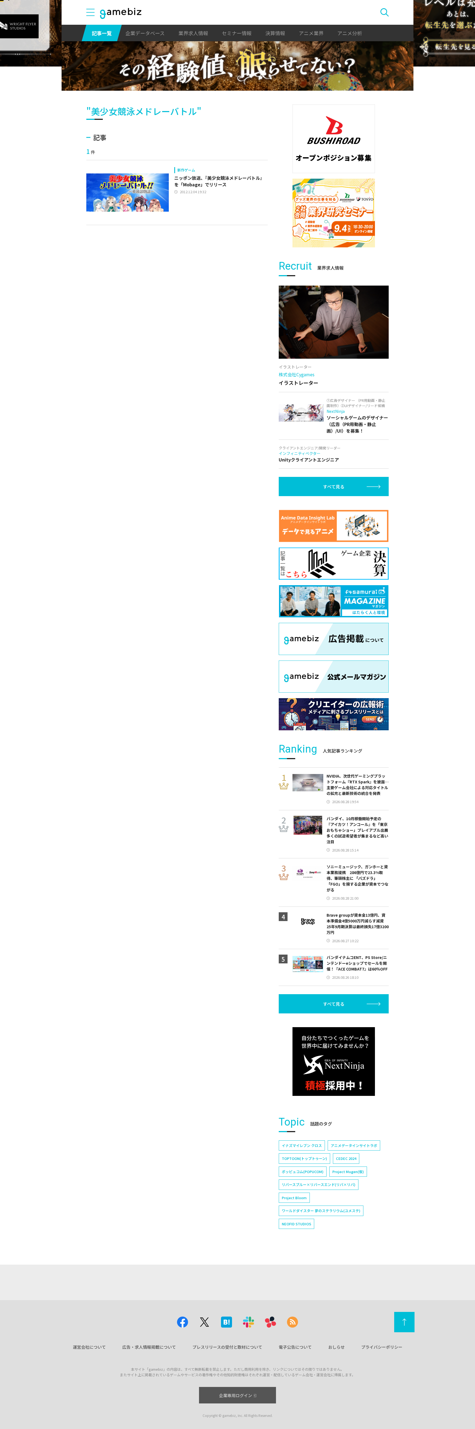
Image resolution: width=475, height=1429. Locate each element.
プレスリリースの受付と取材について (227, 1347)
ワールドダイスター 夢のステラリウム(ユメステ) (321, 1210)
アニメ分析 (349, 33)
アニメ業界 (311, 33)
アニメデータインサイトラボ (354, 1145)
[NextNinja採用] (333, 1061)
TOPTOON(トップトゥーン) (304, 1158)
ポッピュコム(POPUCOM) (303, 1171)
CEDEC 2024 (346, 1158)
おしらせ (336, 1347)
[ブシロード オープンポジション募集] (333, 138)
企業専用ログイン (235, 1395)
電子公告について (295, 1347)
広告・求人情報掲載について (149, 1347)
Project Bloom (294, 1197)
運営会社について (89, 1347)
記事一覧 (102, 33)
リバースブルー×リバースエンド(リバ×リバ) (318, 1184)
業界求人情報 (193, 33)
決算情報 (275, 33)
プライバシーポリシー (381, 1347)
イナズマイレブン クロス (302, 1145)
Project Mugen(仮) (348, 1171)
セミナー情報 (237, 33)
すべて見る (333, 486)
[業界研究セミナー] (333, 213)
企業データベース (145, 33)
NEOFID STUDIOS (296, 1223)
